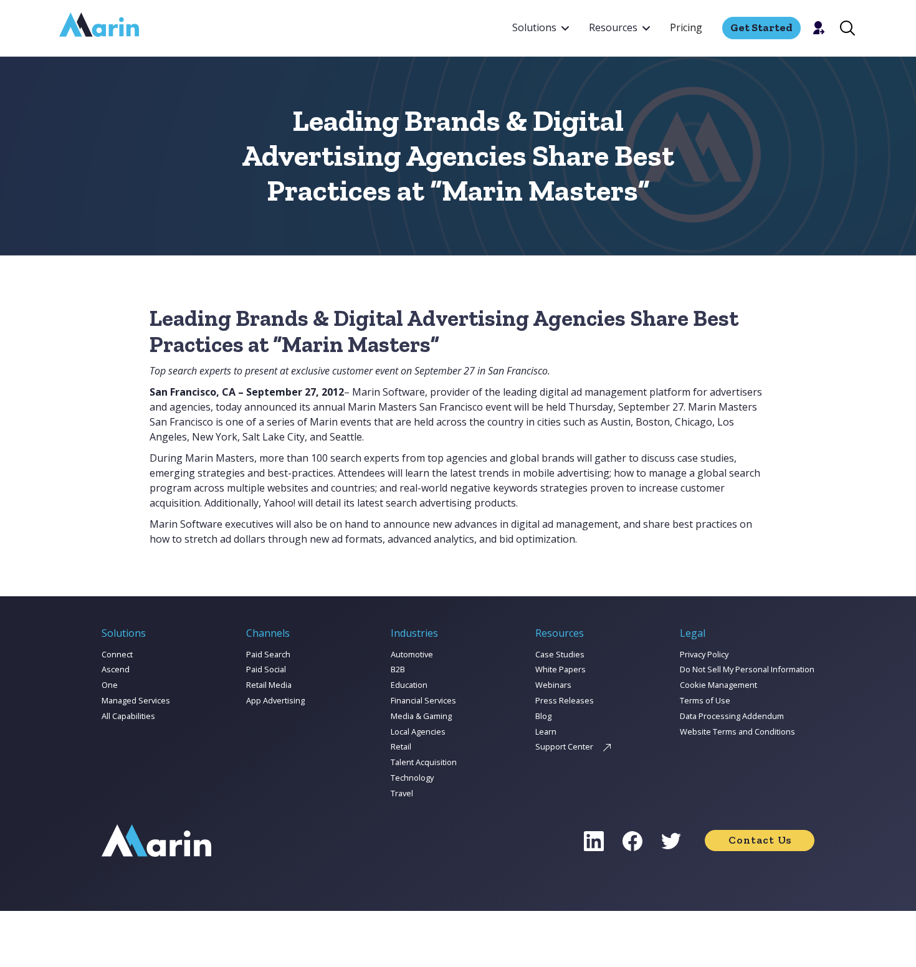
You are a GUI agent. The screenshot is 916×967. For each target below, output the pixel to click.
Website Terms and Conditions (737, 731)
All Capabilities (128, 716)
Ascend (116, 669)
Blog (543, 716)
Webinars (553, 684)
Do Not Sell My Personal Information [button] (747, 669)
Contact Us (759, 840)
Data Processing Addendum (732, 716)
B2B (398, 669)
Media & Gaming (421, 716)
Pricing (686, 27)
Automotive (412, 654)
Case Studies (559, 654)
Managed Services (136, 700)
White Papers (560, 669)
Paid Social (266, 669)
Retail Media (269, 684)
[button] (540, 28)
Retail (401, 746)
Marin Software (388, 392)
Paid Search (268, 654)
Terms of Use (705, 700)
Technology (412, 777)
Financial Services (423, 700)
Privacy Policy (704, 654)
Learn (545, 731)
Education (409, 684)
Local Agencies (418, 731)
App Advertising (275, 700)
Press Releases (564, 700)
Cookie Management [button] (718, 684)
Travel (402, 793)
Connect (117, 654)
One (110, 684)
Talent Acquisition (424, 762)
